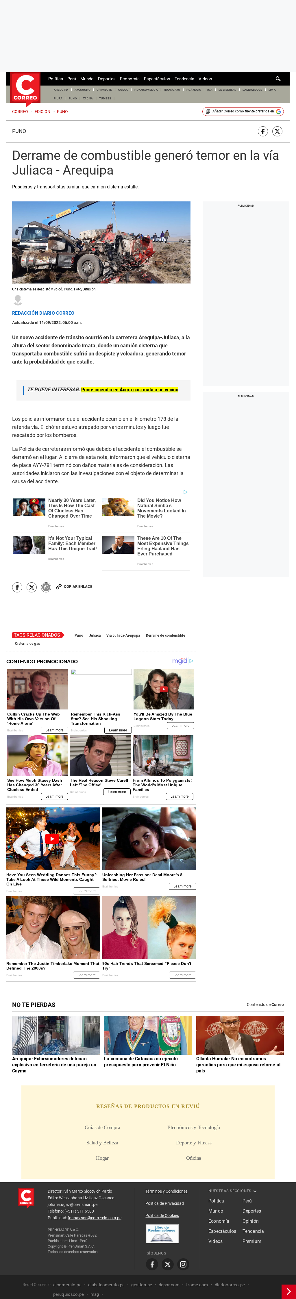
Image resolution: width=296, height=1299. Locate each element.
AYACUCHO (83, 89)
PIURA (58, 98)
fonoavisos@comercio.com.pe (94, 1217)
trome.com (197, 1284)
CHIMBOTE (104, 89)
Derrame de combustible (165, 635)
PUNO (73, 98)
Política (55, 78)
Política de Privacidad (164, 1203)
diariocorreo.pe (230, 1284)
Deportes (107, 78)
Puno (19, 131)
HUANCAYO (172, 89)
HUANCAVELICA (146, 89)
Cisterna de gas (27, 644)
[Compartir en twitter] (277, 131)
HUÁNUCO (193, 89)
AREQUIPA (61, 89)
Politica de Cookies (162, 1215)
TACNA (88, 98)
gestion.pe (141, 1284)
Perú (71, 78)
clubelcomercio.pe (106, 1284)
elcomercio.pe (67, 1284)
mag (94, 1294)
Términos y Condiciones (166, 1191)
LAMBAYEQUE (252, 89)
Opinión (251, 1221)
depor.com (169, 1284)
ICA (209, 89)
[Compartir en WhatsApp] (46, 587)
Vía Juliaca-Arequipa (123, 635)
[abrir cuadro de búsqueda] (278, 79)
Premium (252, 1241)
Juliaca (95, 635)
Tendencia (184, 78)
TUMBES (105, 98)
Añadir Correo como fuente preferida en (243, 111)
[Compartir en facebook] (263, 131)
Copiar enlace (78, 586)
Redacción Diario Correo (43, 313)
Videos (205, 78)
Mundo (87, 78)
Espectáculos (157, 78)
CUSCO (123, 89)
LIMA (272, 89)
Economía (130, 78)
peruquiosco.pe (68, 1294)
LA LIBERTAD (228, 89)
